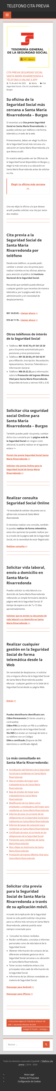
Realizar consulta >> (17, 546)
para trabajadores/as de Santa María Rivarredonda (24, 784)
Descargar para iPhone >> (20, 993)
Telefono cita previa (28, 6)
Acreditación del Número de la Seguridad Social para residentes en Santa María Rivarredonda (29, 773)
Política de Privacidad (29, 1078)
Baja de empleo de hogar (21, 791)
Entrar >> (11, 700)
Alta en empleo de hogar (21, 780)
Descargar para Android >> (20, 987)
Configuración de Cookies (29, 1081)
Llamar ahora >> (29, 313)
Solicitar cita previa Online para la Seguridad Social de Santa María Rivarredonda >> (24, 469)
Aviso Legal (29, 1074)
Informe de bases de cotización (24, 825)
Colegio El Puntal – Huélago (35, 1029)
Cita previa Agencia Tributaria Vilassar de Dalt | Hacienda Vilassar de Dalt (26, 1023)
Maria (34, 83)
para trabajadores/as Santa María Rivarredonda (24, 795)
